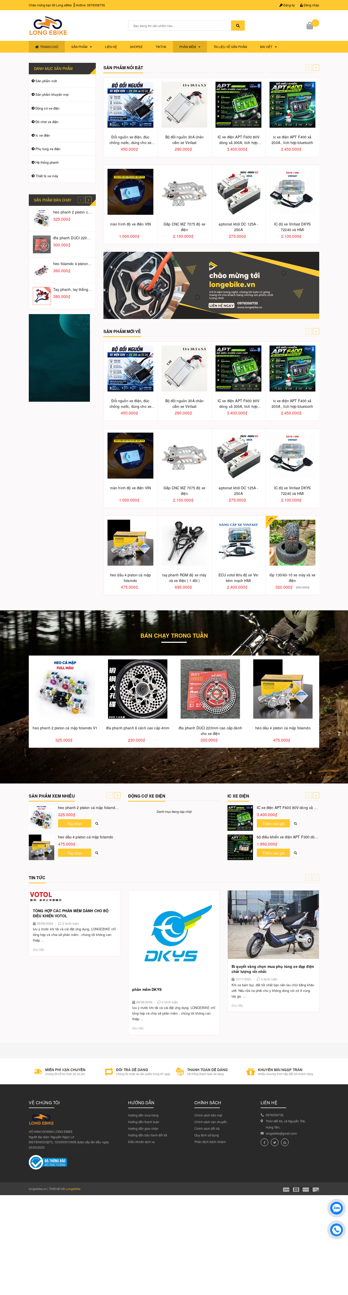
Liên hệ (111, 46)
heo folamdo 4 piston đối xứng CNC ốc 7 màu (90, 263)
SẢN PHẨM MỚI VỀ (122, 331)
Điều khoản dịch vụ (141, 1141)
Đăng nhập (311, 5)
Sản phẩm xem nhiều (52, 796)
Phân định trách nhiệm (210, 1141)
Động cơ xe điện (47, 108)
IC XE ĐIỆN (238, 796)
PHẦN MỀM (187, 46)
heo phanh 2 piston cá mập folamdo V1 (85, 212)
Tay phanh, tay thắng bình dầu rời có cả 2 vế (90, 289)
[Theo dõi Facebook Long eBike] (264, 1142)
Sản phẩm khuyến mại (52, 94)
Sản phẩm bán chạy (52, 200)
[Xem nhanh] (96, 823)
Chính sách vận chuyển (210, 1122)
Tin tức (37, 878)
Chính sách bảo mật (208, 1115)
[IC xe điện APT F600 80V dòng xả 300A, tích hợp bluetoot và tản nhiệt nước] (240, 818)
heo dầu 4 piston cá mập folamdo (85, 836)
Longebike (73, 1188)
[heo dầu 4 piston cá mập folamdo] (41, 847)
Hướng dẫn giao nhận (143, 1128)
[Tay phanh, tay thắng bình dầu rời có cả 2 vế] (42, 296)
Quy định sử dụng (206, 1135)
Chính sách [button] (207, 1103)
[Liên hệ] (211, 285)
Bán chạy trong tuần (174, 636)
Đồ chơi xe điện (46, 121)
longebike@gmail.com (281, 1133)
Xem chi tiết (74, 896)
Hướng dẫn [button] (141, 1103)
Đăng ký (289, 5)
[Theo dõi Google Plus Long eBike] (285, 1142)
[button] (316, 67)
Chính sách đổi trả (207, 1128)
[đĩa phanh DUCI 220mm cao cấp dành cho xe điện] (42, 244)
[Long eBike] (174, 1070)
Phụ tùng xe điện (47, 148)
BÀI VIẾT (266, 46)
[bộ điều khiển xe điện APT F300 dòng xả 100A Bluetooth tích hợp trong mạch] (240, 847)
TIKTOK (161, 46)
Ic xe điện (42, 135)
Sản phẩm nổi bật (123, 67)
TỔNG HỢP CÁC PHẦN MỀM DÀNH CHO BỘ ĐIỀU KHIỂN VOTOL (71, 913)
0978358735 (96, 5)
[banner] (59, 357)
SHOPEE (136, 46)
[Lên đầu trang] (340, 1280)
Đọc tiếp (38, 949)
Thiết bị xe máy (46, 175)
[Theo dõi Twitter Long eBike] (274, 1142)
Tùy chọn (74, 823)
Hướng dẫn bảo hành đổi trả (147, 1135)
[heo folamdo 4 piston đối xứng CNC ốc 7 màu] (42, 270)
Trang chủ (49, 46)
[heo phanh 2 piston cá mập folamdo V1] (42, 219)
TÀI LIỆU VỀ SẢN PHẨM (230, 46)
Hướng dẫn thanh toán (143, 1122)
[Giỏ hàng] (310, 25)
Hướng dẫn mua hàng (143, 1115)
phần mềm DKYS (147, 989)
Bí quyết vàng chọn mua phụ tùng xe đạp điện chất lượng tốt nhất (273, 969)
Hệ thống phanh (47, 162)
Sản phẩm (79, 46)
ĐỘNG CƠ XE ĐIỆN (146, 796)
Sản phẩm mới (46, 80)
